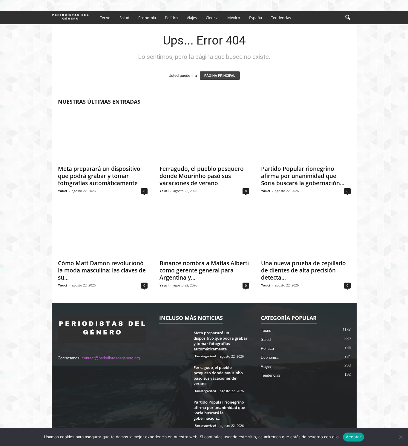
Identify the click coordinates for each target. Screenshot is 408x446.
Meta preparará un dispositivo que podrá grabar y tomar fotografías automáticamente (99, 176)
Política (171, 17)
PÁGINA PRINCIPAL (219, 75)
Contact (116, 4)
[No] (401, 437)
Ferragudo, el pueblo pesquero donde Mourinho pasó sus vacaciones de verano (201, 176)
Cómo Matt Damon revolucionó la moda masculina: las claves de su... (102, 270)
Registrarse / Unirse (70, 4)
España (255, 17)
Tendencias (281, 17)
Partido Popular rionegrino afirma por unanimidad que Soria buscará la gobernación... (302, 176)
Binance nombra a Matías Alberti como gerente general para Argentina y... (204, 270)
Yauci (62, 190)
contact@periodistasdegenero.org (111, 358)
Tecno (105, 17)
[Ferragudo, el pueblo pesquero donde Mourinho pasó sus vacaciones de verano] (204, 138)
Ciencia (212, 17)
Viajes (192, 17)
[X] (342, 4)
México (233, 17)
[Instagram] (333, 4)
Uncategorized (205, 356)
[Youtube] (352, 4)
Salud (124, 17)
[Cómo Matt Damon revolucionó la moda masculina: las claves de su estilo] (103, 232)
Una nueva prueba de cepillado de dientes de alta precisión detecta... (303, 270)
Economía (147, 17)
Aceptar (353, 436)
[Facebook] (324, 4)
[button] (347, 17)
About (99, 4)
